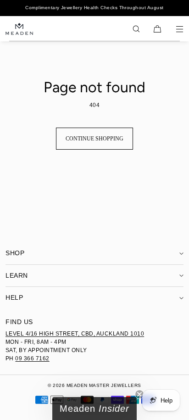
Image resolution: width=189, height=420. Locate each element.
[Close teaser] (139, 394)
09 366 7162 (32, 358)
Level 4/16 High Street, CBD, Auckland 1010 (75, 333)
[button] (136, 28)
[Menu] (173, 28)
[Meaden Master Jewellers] (19, 28)
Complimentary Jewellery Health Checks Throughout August (94, 7)
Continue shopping (94, 138)
